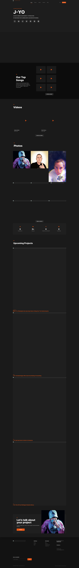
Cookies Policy (47, 544)
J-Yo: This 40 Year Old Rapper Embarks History (23, 504)
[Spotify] (34, 21)
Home (31, 2)
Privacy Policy (64, 565)
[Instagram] (14, 21)
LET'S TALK (64, 2)
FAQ (45, 542)
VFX (13, 439)
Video (13, 374)
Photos (35, 2)
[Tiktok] (22, 21)
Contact (44, 2)
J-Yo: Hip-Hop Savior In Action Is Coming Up (23, 440)
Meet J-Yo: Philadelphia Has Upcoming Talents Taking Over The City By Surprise (31, 311)
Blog (47, 2)
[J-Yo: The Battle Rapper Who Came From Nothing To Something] (39, 343)
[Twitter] (26, 21)
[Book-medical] (38, 21)
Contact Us (47, 545)
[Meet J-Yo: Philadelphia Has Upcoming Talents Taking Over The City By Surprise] (39, 279)
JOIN (29, 559)
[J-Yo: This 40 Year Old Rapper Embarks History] (39, 473)
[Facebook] (30, 21)
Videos (40, 2)
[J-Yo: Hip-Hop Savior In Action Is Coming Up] (39, 408)
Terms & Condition (58, 565)
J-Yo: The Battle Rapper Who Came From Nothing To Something (27, 375)
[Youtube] (18, 21)
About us (46, 543)
